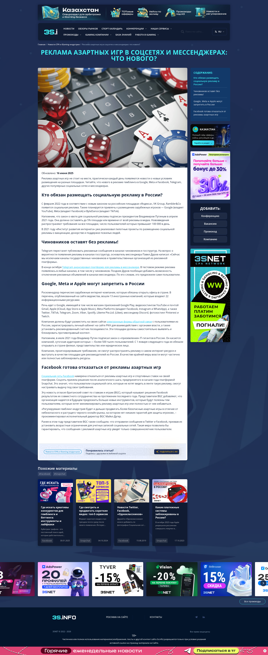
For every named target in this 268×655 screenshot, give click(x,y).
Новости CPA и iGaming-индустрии (63, 451)
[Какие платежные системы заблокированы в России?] (169, 512)
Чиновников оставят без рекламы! (207, 93)
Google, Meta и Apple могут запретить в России (208, 103)
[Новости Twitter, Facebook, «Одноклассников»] (131, 512)
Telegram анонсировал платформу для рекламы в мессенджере (100, 267)
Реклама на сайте (117, 617)
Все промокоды (252, 601)
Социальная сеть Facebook (58, 376)
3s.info (160, 639)
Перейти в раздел (203, 142)
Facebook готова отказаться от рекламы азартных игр (210, 113)
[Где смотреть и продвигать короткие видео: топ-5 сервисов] (93, 512)
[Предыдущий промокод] (5, 583)
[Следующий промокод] (263, 583)
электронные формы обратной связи (129, 321)
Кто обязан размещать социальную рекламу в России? (206, 81)
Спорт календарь (112, 28)
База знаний (123, 34)
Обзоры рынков (88, 28)
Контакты (156, 617)
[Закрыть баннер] (264, 650)
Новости (68, 28)
